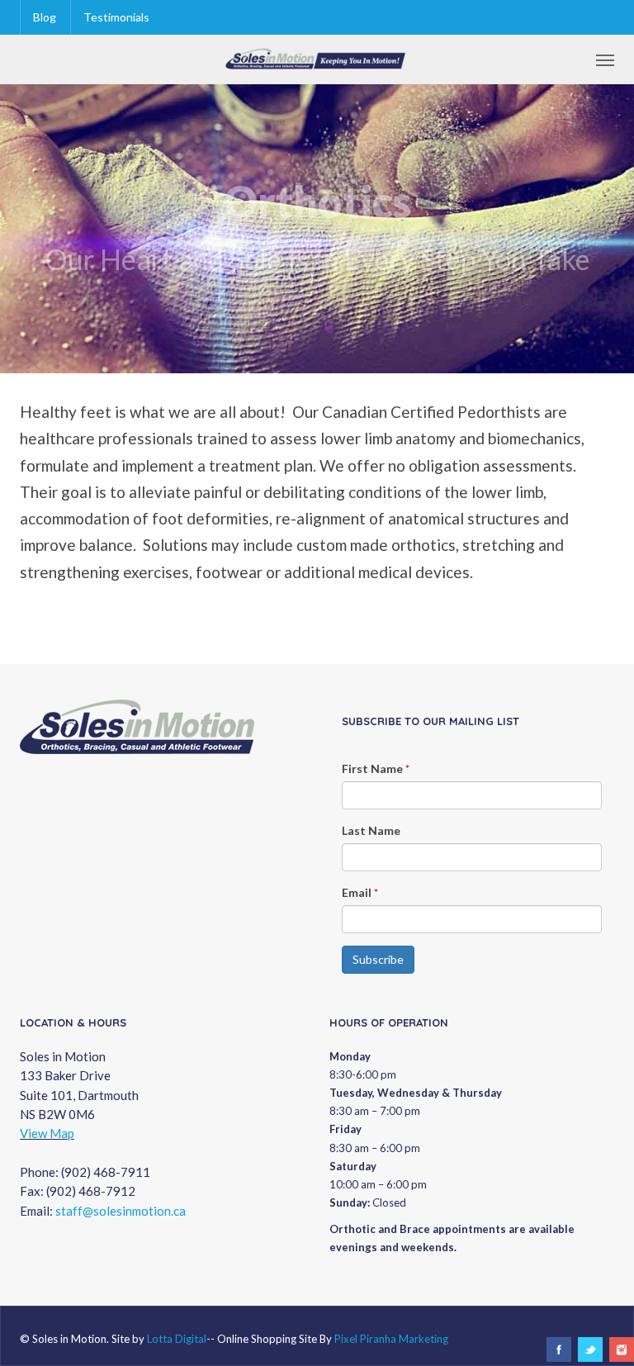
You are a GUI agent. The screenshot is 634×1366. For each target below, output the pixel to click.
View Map (47, 1133)
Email (360, 892)
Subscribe (378, 959)
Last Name (371, 830)
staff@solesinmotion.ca (120, 1210)
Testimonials (116, 17)
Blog (44, 17)
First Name (375, 768)
